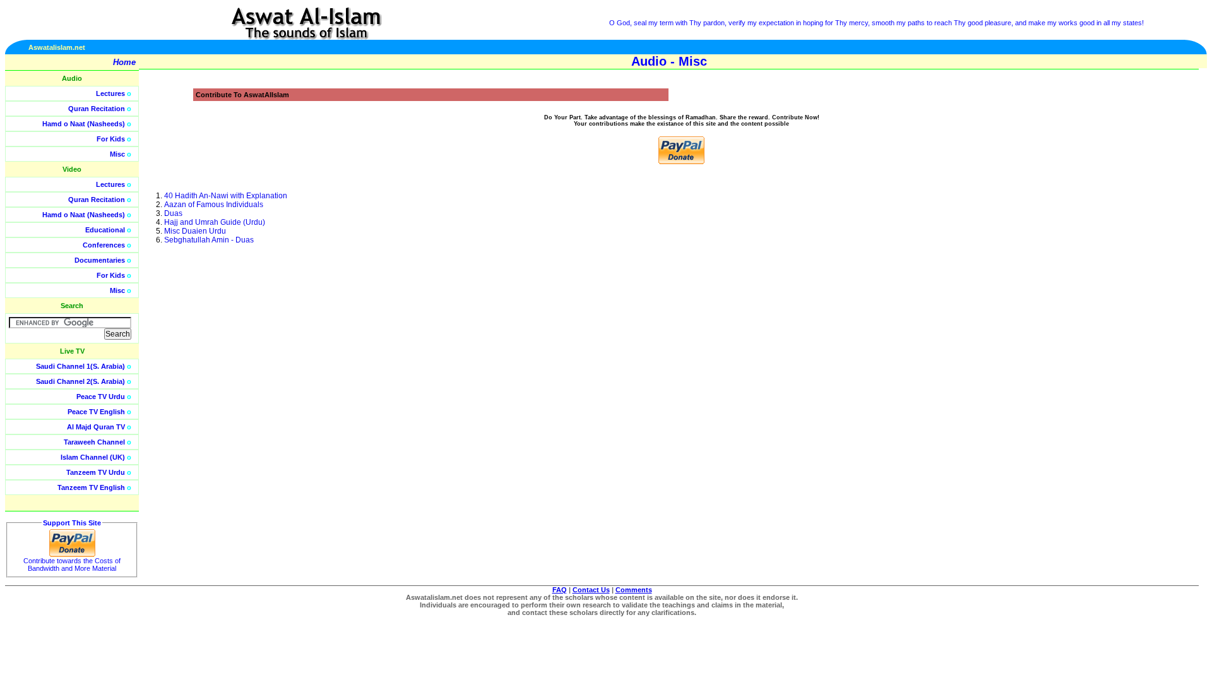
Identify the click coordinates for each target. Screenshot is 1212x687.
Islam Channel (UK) (93, 457)
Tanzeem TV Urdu (95, 472)
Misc (117, 154)
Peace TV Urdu (100, 396)
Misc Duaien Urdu (195, 231)
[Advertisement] (1152, 284)
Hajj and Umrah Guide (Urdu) (214, 222)
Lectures (110, 93)
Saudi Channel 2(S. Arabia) (80, 381)
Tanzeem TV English (91, 487)
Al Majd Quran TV (96, 427)
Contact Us (591, 590)
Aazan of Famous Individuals (213, 204)
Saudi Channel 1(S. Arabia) (80, 366)
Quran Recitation (96, 108)
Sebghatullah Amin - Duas (209, 240)
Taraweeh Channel (94, 442)
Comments (633, 590)
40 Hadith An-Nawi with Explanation (225, 195)
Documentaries (99, 260)
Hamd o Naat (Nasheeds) (83, 124)
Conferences (104, 245)
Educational (105, 230)
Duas (173, 213)
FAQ (559, 590)
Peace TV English (96, 411)
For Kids (111, 139)
